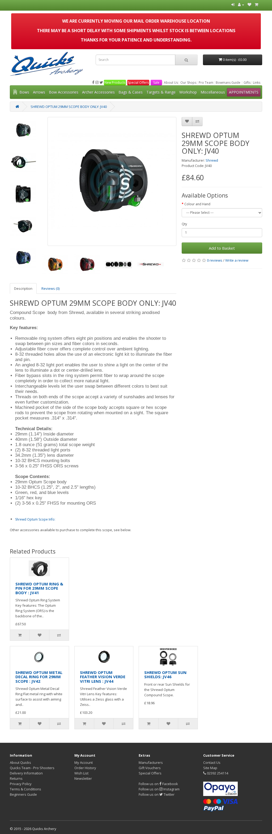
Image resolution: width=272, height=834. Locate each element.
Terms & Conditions (25, 789)
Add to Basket (222, 248)
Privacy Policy (21, 783)
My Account (83, 762)
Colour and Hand (197, 204)
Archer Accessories (98, 92)
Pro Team (206, 82)
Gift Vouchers (150, 767)
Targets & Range (161, 92)
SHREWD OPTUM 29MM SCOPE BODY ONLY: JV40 (69, 106)
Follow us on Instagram (159, 789)
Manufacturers (151, 762)
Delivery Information (26, 773)
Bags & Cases (130, 92)
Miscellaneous (213, 92)
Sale (156, 82)
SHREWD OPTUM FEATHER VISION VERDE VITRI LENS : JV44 (102, 677)
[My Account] (241, 4)
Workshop (188, 92)
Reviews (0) (50, 288)
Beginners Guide (23, 794)
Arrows (39, 92)
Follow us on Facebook (158, 783)
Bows (24, 92)
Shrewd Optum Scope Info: (35, 519)
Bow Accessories (63, 92)
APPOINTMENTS (243, 92)
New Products (114, 82)
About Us (171, 82)
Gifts (247, 82)
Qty (184, 224)
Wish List (81, 773)
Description (23, 288)
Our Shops (188, 82)
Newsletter (83, 778)
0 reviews (214, 260)
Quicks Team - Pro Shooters (32, 767)
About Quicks (20, 762)
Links (256, 82)
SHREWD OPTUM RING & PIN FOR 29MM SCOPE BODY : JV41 (39, 588)
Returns (16, 778)
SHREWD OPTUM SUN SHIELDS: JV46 (165, 675)
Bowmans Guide (228, 82)
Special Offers (138, 82)
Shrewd (212, 160)
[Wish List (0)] (249, 4)
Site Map (210, 767)
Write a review (236, 260)
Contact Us (211, 762)
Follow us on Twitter (157, 794)
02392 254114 (217, 773)
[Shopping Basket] (256, 4)
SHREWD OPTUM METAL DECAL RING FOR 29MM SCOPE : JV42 (38, 677)
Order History (85, 767)
